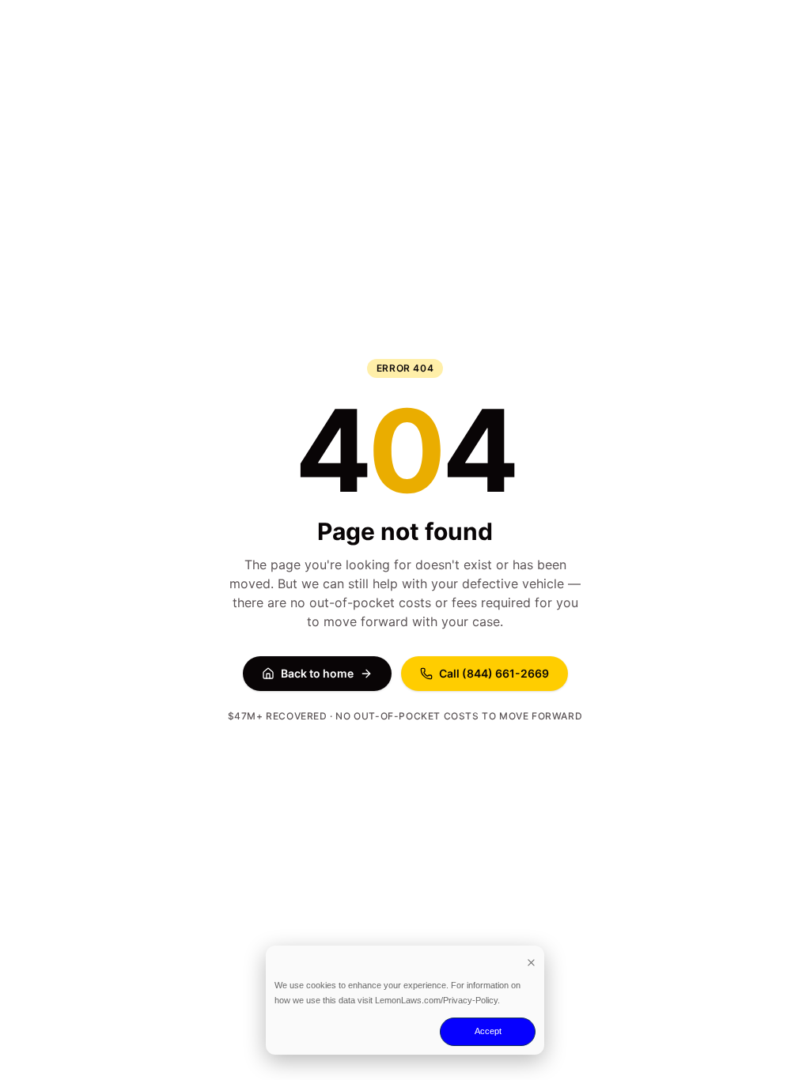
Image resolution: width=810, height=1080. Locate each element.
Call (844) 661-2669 (494, 673)
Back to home (317, 673)
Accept (488, 1031)
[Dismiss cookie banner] (531, 961)
